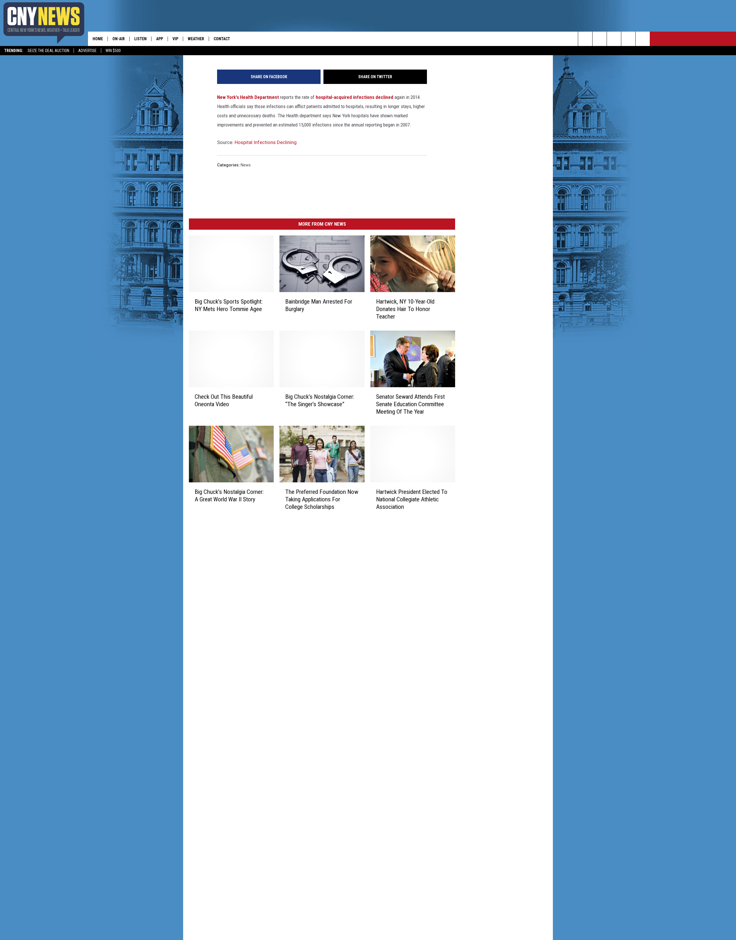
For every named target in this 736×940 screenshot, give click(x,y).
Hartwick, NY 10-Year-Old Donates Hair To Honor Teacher (405, 309)
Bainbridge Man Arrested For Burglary (318, 305)
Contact (222, 39)
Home (98, 39)
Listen (140, 39)
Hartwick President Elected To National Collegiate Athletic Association (411, 499)
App (159, 39)
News (246, 165)
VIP (175, 39)
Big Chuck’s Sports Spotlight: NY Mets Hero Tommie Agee (228, 305)
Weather (196, 39)
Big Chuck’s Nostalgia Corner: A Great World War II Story (229, 495)
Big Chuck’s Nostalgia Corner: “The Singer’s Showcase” (319, 400)
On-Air (118, 39)
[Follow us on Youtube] (643, 39)
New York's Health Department (248, 97)
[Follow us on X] (628, 39)
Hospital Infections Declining (266, 142)
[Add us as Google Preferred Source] (600, 39)
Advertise (87, 50)
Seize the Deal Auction (48, 50)
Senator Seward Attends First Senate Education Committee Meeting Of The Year (410, 404)
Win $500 (113, 50)
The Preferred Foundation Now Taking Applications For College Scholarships (321, 499)
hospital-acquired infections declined (355, 97)
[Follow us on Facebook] (614, 39)
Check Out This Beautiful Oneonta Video (224, 400)
